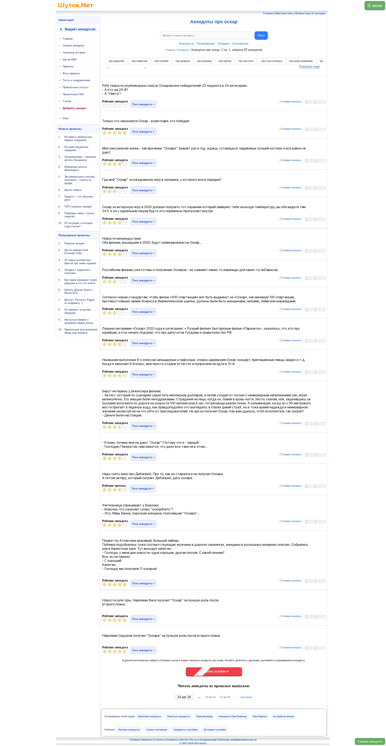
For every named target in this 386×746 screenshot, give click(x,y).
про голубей (161, 61)
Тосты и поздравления (76, 80)
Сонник (67, 101)
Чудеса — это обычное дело (78, 198)
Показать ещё (309, 66)
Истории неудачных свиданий (76, 148)
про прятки (225, 61)
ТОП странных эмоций (77, 206)
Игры (66, 118)
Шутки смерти (72, 189)
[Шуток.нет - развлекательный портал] (75, 9)
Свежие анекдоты (370, 741)
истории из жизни (283, 716)
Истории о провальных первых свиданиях (78, 138)
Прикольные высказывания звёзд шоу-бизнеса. (80, 331)
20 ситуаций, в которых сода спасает (78, 225)
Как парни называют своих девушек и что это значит (80, 281)
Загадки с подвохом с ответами (77, 271)
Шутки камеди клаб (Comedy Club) (76, 251)
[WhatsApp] (320, 102)
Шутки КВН (69, 59)
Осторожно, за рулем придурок (77, 311)
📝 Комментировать (289, 101)
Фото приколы (71, 73)
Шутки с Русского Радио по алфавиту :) (79, 301)
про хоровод (204, 61)
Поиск (261, 35)
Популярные (206, 43)
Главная (68, 38)
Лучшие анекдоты (129, 729)
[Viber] (315, 102)
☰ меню (374, 5)
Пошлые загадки (74, 243)
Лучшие (223, 43)
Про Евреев (260, 716)
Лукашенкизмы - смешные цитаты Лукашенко (80, 158)
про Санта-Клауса (271, 61)
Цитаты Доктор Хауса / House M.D (78, 291)
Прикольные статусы (75, 87)
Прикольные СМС (73, 94)
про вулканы (183, 61)
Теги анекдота (142, 104)
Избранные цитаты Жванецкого (75, 168)
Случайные (240, 43)
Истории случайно (215, 729)
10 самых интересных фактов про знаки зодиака (80, 261)
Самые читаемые (156, 729)
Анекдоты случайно (185, 729)
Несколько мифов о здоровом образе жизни (78, 321)
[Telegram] (324, 102)
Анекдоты (186, 43)
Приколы (68, 66)
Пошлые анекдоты (178, 716)
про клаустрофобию (301, 61)
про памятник (139, 61)
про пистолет (246, 61)
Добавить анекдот (74, 108)
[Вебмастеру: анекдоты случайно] (77, 29)
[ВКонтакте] (306, 102)
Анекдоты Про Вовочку (233, 716)
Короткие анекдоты (149, 716)
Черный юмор (204, 716)
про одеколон (116, 61)
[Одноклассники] (311, 102)
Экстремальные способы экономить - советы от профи (79, 180)
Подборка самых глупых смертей (79, 215)
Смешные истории (74, 52)
